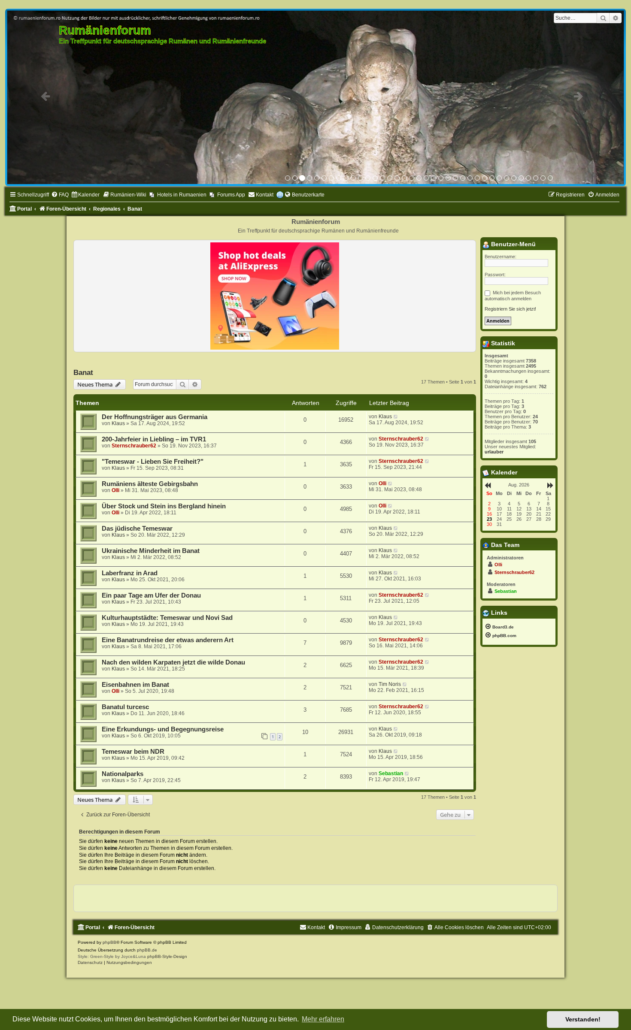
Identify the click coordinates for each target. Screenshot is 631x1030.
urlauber (494, 451)
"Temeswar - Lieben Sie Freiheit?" (152, 461)
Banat (83, 372)
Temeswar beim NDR (133, 751)
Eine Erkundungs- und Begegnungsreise (163, 729)
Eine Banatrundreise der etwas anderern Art (168, 640)
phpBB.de (147, 950)
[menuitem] (60, 195)
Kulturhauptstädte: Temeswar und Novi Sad (167, 617)
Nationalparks (122, 773)
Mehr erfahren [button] (323, 1019)
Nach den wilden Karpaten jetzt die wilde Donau (173, 662)
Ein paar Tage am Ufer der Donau (151, 595)
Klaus (118, 423)
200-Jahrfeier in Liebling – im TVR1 (154, 439)
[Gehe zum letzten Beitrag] (396, 417)
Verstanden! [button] (583, 1019)
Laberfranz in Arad (130, 573)
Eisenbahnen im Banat (135, 684)
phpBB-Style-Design (167, 956)
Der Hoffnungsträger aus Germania (154, 417)
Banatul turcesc (125, 707)
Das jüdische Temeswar (137, 528)
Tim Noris (390, 684)
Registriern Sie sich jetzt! (510, 308)
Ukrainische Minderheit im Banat (151, 550)
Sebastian (391, 773)
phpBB (109, 942)
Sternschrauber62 (134, 446)
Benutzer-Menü (512, 244)
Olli (115, 490)
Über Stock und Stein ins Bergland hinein (164, 506)
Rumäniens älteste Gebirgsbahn (150, 483)
